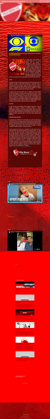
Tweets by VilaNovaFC (11, 216)
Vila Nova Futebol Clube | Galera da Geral (13, 1)
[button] (9, 57)
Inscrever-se (28, 1)
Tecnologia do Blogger (25, 414)
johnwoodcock (27, 416)
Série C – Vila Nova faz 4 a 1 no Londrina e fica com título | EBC (21, 146)
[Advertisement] (25, 26)
